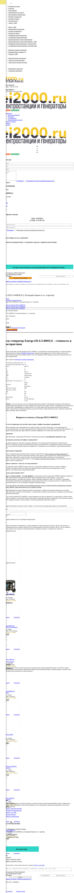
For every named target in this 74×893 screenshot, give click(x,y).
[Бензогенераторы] (3, 6)
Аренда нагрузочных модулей (17, 62)
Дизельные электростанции (13, 4)
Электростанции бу (10, 64)
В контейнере (12, 10)
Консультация (21, 327)
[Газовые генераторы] (3, 11)
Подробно (17, 617)
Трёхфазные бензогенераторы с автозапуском (22, 44)
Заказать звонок (7, 891)
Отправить (20, 181)
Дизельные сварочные (15, 71)
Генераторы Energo (9, 814)
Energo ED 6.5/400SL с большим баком (8, 798)
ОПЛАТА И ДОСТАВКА (12, 73)
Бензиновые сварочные (15, 68)
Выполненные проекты (15, 120)
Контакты (7, 125)
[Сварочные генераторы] (3, 24)
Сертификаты (12, 118)
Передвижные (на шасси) (16, 12)
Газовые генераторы (11, 48)
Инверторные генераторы (16, 29)
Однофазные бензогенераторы (17, 37)
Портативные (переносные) (16, 14)
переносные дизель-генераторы (24, 359)
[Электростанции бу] (3, 19)
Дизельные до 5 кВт (9, 812)
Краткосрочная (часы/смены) (17, 58)
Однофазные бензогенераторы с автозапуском (22, 46)
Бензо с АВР (12, 27)
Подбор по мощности (15, 17)
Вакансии (11, 116)
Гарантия (7, 123)
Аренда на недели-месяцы (16, 60)
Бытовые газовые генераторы (17, 50)
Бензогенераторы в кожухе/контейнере (20, 39)
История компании (14, 115)
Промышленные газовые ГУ (17, 52)
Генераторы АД (13, 21)
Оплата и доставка (10, 121)
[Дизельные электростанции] (3, 2)
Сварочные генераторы (12, 66)
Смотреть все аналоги (7, 661)
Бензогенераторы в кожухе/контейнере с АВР (22, 41)
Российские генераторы (10, 816)
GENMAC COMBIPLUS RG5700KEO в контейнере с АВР (9, 627)
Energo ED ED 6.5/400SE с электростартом (9, 767)
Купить (14, 327)
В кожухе (11, 8)
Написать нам (15, 110)
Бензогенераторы (10, 25)
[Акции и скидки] (3, 32)
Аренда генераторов (11, 56)
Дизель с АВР (12, 23)
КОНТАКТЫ (8, 74)
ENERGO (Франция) (27, 353)
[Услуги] (3, 28)
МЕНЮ (37, 149)
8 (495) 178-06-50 (9, 85)
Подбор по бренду (14, 19)
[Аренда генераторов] (3, 15)
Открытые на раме (14, 6)
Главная (6, 298)
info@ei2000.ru (9, 90)
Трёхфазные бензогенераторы (17, 35)
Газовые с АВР (13, 54)
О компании (8, 113)
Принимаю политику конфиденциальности (40, 181)
